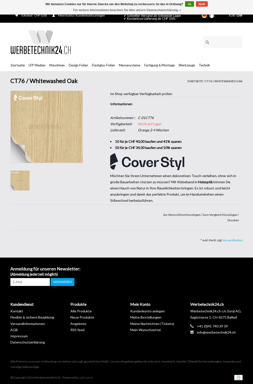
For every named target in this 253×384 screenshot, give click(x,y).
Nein (202, 4)
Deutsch (204, 15)
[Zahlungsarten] (237, 377)
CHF (240, 15)
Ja (189, 4)
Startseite (18, 65)
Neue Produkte (82, 317)
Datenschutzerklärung (27, 342)
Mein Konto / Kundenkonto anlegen (81, 15)
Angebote (78, 324)
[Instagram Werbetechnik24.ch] (239, 269)
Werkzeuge (187, 65)
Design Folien (78, 65)
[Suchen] (205, 41)
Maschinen (57, 65)
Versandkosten (233, 240)
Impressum (19, 336)
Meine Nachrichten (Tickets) (152, 324)
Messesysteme (129, 65)
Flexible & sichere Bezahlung (32, 317)
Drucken (233, 220)
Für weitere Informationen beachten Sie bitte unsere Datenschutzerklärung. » (127, 10)
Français (211, 15)
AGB (14, 330)
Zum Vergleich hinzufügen (220, 215)
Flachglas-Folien (103, 65)
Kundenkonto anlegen (147, 311)
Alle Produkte (81, 311)
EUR (232, 15)
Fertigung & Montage (159, 65)
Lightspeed (86, 377)
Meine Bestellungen (145, 317)
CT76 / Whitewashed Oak (224, 81)
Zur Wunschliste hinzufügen (182, 215)
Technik (204, 65)
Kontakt (16, 311)
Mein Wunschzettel (145, 330)
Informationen (121, 104)
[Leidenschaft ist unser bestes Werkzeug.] (40, 42)
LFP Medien (37, 65)
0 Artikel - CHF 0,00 (34, 15)
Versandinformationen (27, 324)
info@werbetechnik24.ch (216, 332)
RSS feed (77, 330)
